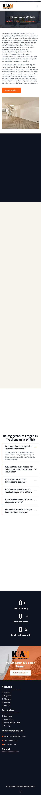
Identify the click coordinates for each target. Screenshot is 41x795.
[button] (36, 6)
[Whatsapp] (20, 791)
